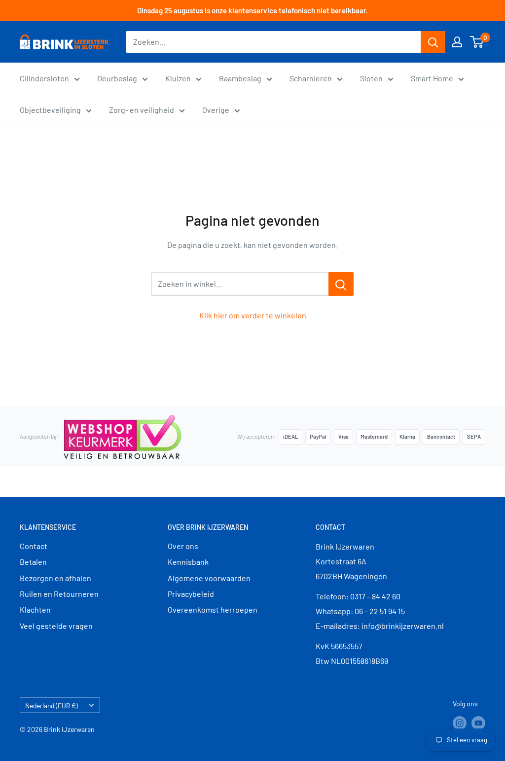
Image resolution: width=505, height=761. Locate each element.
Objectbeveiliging (50, 109)
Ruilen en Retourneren (59, 593)
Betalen (33, 561)
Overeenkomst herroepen (212, 609)
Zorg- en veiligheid (141, 109)
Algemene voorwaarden (209, 578)
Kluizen (178, 78)
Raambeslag (240, 78)
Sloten (371, 78)
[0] (477, 42)
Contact (33, 546)
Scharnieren (310, 78)
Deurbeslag (117, 78)
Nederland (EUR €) (51, 705)
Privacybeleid (191, 593)
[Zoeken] (433, 42)
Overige (215, 109)
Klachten (35, 609)
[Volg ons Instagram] (460, 723)
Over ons (183, 546)
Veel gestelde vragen (56, 625)
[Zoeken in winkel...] (341, 284)
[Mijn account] (457, 41)
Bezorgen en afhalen (55, 578)
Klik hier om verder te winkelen (252, 315)
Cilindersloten (44, 78)
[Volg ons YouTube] (478, 723)
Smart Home (432, 78)
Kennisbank (188, 561)
